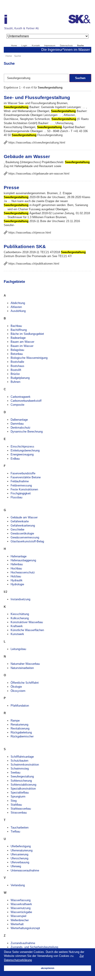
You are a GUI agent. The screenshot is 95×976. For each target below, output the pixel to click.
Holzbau (16, 576)
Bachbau (16, 326)
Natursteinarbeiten (22, 668)
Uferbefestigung (21, 846)
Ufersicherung (19, 858)
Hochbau (16, 568)
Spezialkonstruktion (23, 788)
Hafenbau (17, 564)
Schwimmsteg (20, 768)
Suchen (80, 78)
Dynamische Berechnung (27, 431)
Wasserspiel (18, 916)
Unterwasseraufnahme (25, 870)
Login (24, 45)
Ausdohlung (18, 311)
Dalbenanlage (19, 419)
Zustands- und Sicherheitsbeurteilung (34, 947)
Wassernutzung (20, 908)
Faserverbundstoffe (23, 473)
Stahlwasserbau (21, 808)
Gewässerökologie (22, 533)
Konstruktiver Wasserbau (27, 622)
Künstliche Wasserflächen (27, 630)
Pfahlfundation (20, 705)
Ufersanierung (19, 854)
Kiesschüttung (20, 614)
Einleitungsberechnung (25, 450)
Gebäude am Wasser (27, 156)
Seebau (15, 772)
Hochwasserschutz (23, 572)
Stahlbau (16, 804)
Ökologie (16, 686)
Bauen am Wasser (22, 341)
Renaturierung (19, 724)
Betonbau (17, 353)
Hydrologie (17, 584)
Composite (17, 404)
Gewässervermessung (25, 537)
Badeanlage (18, 337)
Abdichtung (18, 303)
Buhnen (15, 381)
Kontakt (36, 45)
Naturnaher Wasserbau (25, 663)
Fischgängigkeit (21, 493)
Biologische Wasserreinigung (29, 357)
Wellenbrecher (20, 920)
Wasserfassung (20, 900)
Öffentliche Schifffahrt (25, 682)
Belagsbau (17, 350)
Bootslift (16, 370)
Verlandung (18, 885)
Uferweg (16, 866)
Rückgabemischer (22, 736)
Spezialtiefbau (20, 792)
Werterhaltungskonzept (25, 928)
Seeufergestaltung (22, 776)
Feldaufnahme (20, 481)
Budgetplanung (20, 377)
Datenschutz (66, 45)
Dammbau (17, 423)
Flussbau (16, 497)
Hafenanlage (19, 556)
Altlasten (16, 307)
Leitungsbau (18, 649)
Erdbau (15, 458)
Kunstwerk (17, 634)
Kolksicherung (20, 618)
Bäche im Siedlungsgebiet (27, 333)
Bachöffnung (19, 329)
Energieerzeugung (22, 454)
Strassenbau (19, 812)
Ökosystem (18, 690)
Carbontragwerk (20, 396)
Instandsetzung (20, 599)
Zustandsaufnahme (23, 943)
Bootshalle (17, 361)
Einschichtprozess (22, 446)
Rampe (15, 720)
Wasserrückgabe (21, 912)
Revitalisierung (20, 728)
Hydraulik (17, 580)
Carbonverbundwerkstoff (26, 400)
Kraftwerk (17, 626)
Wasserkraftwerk (21, 904)
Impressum (49, 45)
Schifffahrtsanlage (22, 756)
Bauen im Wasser (22, 346)
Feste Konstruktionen (24, 489)
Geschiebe (17, 529)
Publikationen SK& (25, 246)
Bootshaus (17, 366)
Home (14, 45)
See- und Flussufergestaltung (37, 97)
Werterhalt (17, 924)
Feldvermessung (21, 485)
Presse (11, 187)
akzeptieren (47, 968)
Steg (14, 800)
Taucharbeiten (19, 827)
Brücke (15, 374)
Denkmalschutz (20, 427)
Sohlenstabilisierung (23, 784)
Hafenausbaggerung (23, 560)
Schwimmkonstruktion (25, 764)
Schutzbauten (19, 760)
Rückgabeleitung (21, 732)
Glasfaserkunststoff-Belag (27, 541)
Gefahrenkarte (20, 521)
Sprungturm (18, 796)
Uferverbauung (20, 862)
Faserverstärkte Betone (26, 477)
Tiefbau (15, 831)
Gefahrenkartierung (23, 525)
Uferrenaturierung (21, 850)
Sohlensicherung (21, 780)
